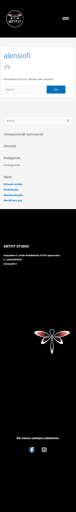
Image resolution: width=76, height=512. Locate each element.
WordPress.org (13, 200)
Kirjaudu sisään (13, 184)
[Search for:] (25, 89)
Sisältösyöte (11, 189)
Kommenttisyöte (13, 195)
